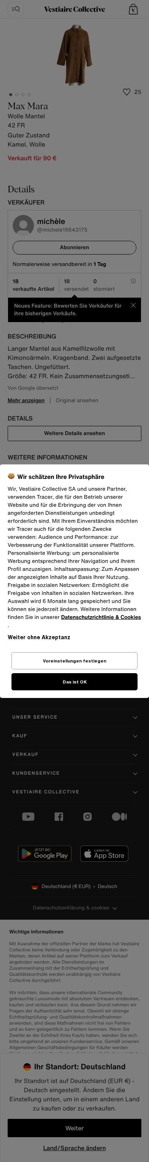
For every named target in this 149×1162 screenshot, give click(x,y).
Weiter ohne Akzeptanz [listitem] (39, 637)
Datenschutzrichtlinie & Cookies (101, 617)
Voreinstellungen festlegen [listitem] (74, 661)
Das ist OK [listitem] (75, 682)
